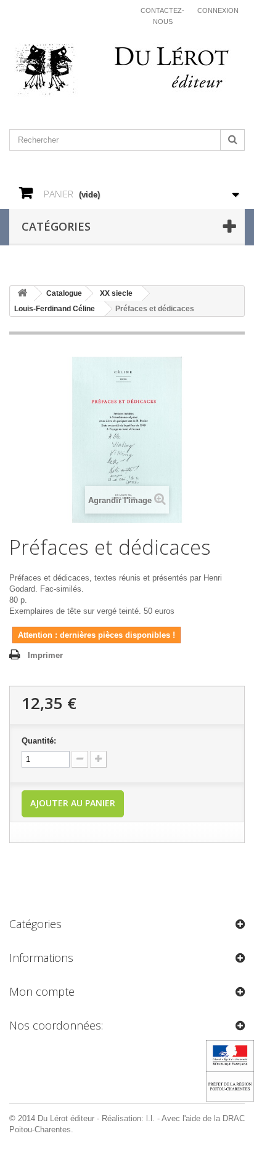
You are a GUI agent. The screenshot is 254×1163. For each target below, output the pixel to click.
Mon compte (42, 991)
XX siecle (116, 293)
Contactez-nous (162, 16)
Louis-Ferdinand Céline (54, 308)
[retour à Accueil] (22, 293)
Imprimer (45, 655)
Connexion (218, 10)
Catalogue (64, 293)
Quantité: (39, 740)
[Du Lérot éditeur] (127, 70)
